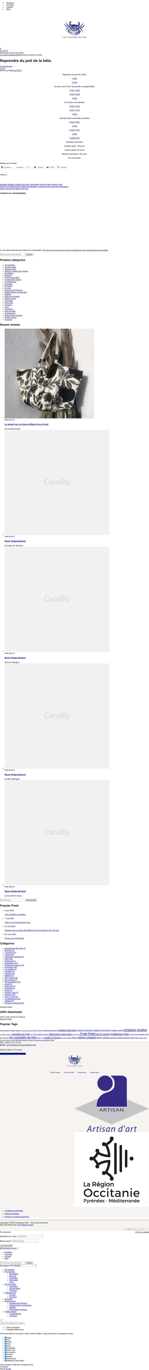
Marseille (63, 1038)
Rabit (136, 1038)
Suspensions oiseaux (13, 315)
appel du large (4, 1030)
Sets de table (10, 311)
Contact (8, 1256)
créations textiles (135, 1030)
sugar (31, 1040)
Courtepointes (10, 282)
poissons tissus (129, 1038)
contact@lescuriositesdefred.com (21, 1045)
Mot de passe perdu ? (9, 1248)
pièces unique (45, 184)
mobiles (69, 1038)
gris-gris (131, 1034)
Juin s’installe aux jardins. (15, 915)
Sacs (7, 307)
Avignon (12, 1030)
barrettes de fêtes (7, 184)
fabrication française (60, 1034)
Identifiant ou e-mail (8, 1236)
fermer (8, 1369)
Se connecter (6, 1246)
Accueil (3, 55)
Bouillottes (9, 273)
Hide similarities (13, 1328)
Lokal (38, 1038)
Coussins (8, 284)
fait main (74, 1034)
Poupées (8, 305)
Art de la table (10, 267)
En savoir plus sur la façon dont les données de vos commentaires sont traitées (75, 250)
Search (29, 255)
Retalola (141, 1038)
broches (18, 1030)
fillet (78, 1034)
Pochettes (9, 301)
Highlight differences (15, 1330)
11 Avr (2, 68)
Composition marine (13, 280)
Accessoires (10, 265)
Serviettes (9, 309)
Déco (31, 1034)
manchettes (34, 184)
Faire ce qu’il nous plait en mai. (17, 922)
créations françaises (101, 1030)
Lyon (42, 1038)
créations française (84, 1030)
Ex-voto (8, 288)
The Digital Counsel (25, 1225)
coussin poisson (37, 1030)
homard (137, 1034)
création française (22, 184)
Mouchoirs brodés (12, 297)
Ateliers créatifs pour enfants (16, 271)
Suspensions (10, 313)
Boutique (8, 1252)
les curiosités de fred (22, 1037)
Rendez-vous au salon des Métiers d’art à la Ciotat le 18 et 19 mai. (32, 930)
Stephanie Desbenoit (22, 1040)
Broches (8, 275)
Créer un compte (142, 1232)
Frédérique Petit (120, 1034)
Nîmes (74, 1038)
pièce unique (103, 1037)
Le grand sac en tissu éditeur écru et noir (26, 424)
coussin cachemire (26, 1030)
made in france (52, 1037)
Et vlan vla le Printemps (14, 938)
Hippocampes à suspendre (16, 292)
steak (13, 1040)
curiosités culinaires (5, 1034)
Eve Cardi (37, 1034)
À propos (8, 1254)
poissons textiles (116, 1038)
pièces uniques (87, 1037)
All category (9, 1270)
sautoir (55, 184)
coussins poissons (50, 1030)
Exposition (45, 1034)
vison (60, 184)
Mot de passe (6, 1241)
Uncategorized (12, 55)
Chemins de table (12, 278)
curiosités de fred (20, 1034)
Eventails (8, 286)
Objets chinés (10, 299)
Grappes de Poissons (13, 290)
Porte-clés (9, 303)
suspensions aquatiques (41, 1040)
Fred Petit (87, 1034)
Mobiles (8, 294)
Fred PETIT (17, 71)
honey (142, 1034)
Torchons (8, 320)
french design (102, 1034)
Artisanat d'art (10, 269)
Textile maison (11, 318)
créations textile (117, 1030)
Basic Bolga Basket (15, 541)
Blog (6, 1259)
